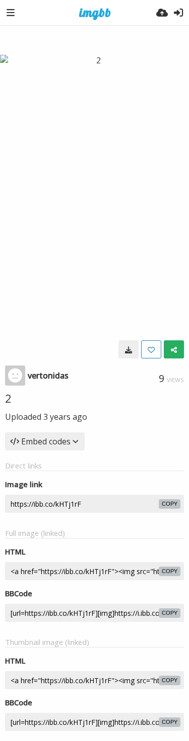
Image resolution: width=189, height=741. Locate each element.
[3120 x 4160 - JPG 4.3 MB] (128, 349)
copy (169, 504)
